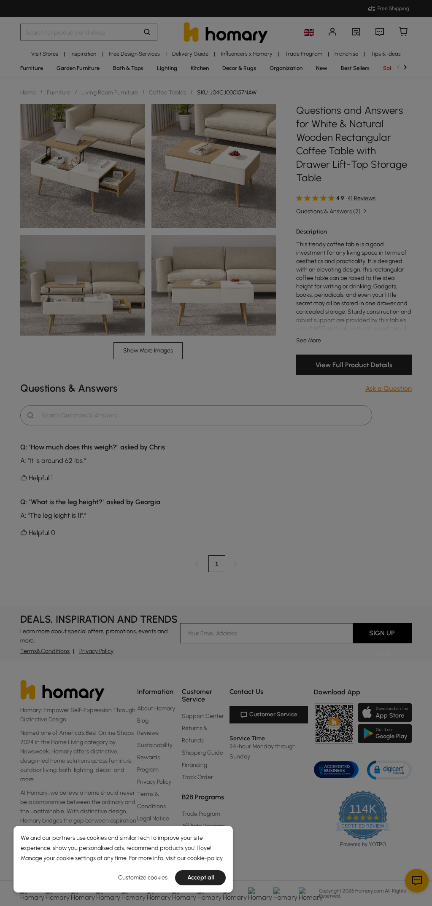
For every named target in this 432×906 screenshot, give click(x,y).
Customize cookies (142, 877)
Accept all (200, 877)
